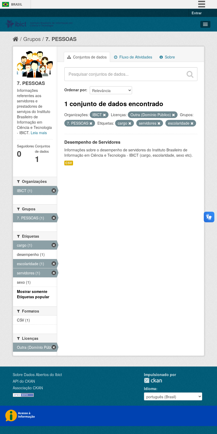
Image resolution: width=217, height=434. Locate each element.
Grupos (32, 39)
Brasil (16, 4)
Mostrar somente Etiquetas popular (33, 294)
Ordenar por (75, 89)
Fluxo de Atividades (135, 57)
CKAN (153, 380)
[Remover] (104, 115)
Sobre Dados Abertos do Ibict (37, 374)
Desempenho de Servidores (92, 142)
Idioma (150, 388)
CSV (68, 163)
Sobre (169, 57)
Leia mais (39, 132)
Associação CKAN (28, 387)
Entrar (197, 12)
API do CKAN (24, 381)
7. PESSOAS (61, 39)
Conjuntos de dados (89, 57)
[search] (190, 74)
